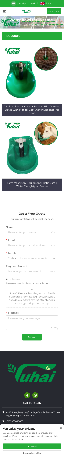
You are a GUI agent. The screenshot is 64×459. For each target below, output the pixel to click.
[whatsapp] (35, 395)
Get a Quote (54, 11)
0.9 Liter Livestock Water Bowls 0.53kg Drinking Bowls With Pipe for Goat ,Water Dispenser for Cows (32, 109)
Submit (32, 337)
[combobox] (12, 258)
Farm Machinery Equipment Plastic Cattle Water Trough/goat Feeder (32, 185)
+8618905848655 (14, 421)
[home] (26, 11)
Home (17, 24)
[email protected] (26, 3)
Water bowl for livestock (37, 24)
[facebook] (27, 395)
